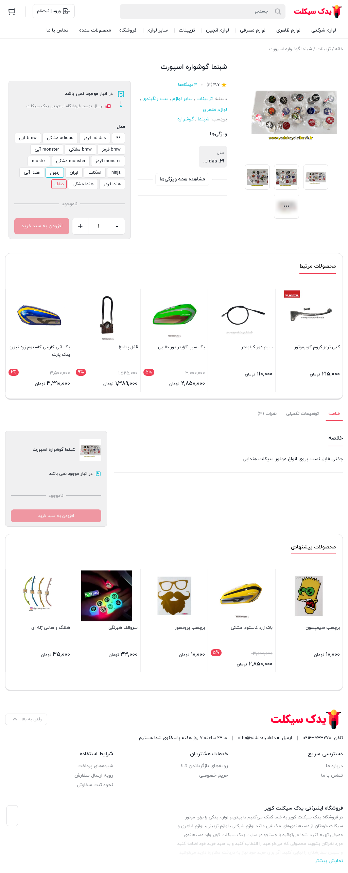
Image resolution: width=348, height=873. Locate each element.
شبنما (203, 119)
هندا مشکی (82, 184)
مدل (121, 126)
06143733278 (317, 738)
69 (118, 138)
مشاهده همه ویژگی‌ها (182, 179)
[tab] (334, 414)
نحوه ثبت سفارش (95, 785)
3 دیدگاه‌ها (187, 85)
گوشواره (185, 119)
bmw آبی (28, 138)
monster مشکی (70, 161)
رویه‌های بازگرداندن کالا (204, 766)
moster (39, 161)
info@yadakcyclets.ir (258, 738)
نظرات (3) (267, 414)
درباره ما (334, 766)
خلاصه (334, 414)
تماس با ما (332, 775)
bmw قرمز (111, 150)
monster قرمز (108, 161)
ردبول (54, 173)
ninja (116, 173)
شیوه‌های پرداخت (95, 766)
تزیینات (323, 49)
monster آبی (47, 150)
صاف (59, 184)
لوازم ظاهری (215, 109)
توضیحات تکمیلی (302, 414)
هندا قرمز (112, 184)
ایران (74, 173)
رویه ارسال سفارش (93, 775)
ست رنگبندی (155, 99)
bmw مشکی (80, 150)
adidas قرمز (95, 138)
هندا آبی (32, 173)
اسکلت (94, 173)
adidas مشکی (60, 138)
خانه (339, 49)
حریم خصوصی (213, 775)
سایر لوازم (182, 99)
